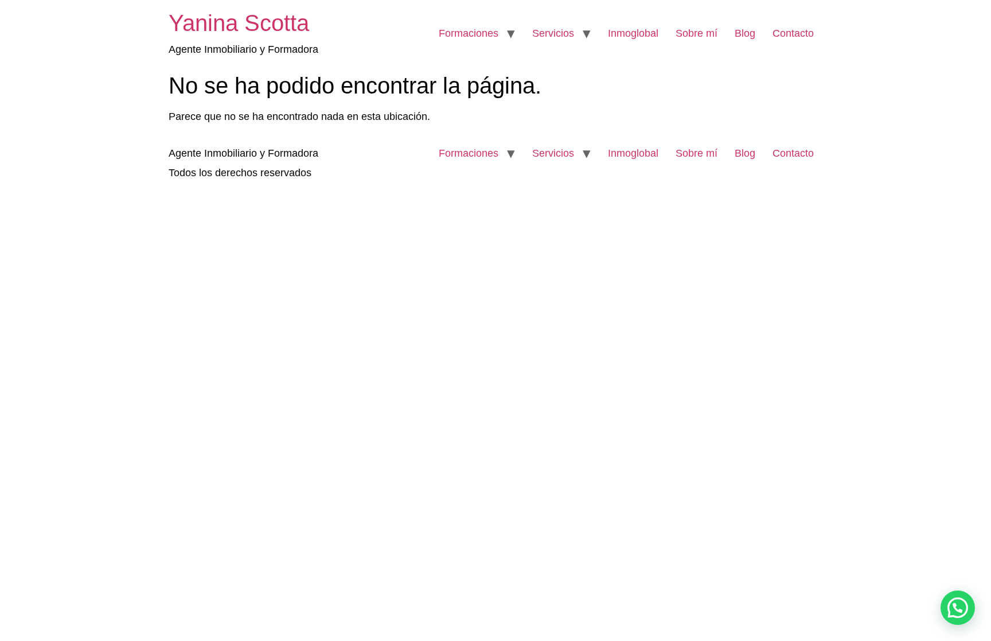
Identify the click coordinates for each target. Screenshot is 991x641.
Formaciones (468, 33)
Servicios (553, 33)
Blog (745, 33)
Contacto (793, 33)
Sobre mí (696, 33)
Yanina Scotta (239, 23)
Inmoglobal (633, 33)
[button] (958, 608)
